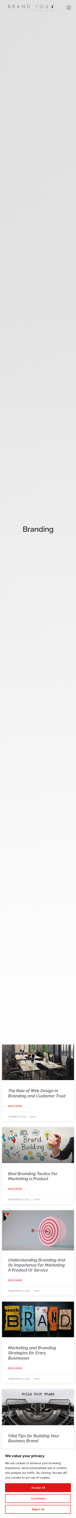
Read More (15, 1106)
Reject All (38, 1509)
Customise (38, 1498)
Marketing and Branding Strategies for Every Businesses (32, 1352)
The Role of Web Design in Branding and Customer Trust (36, 1093)
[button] (68, 8)
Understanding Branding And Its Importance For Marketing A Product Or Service (36, 1265)
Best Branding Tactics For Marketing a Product (33, 1176)
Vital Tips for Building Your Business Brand (33, 1438)
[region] (38, 1483)
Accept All (38, 1487)
